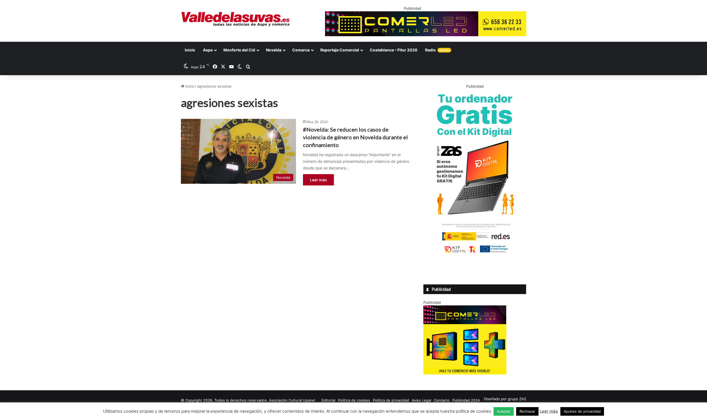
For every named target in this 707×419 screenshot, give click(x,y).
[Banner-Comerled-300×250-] (464, 373)
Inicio (190, 50)
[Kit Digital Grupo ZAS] (474, 254)
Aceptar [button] (503, 411)
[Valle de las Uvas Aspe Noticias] (236, 19)
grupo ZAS (517, 399)
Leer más (318, 179)
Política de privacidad (391, 400)
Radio (437, 50)
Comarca (301, 50)
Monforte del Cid (239, 50)
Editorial (328, 400)
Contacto (442, 400)
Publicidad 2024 (466, 400)
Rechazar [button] (527, 411)
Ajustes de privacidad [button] (582, 411)
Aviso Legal (421, 400)
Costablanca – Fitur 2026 (393, 50)
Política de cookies (354, 400)
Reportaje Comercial (339, 50)
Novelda (273, 50)
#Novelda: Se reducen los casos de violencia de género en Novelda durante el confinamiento (355, 137)
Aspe (208, 50)
